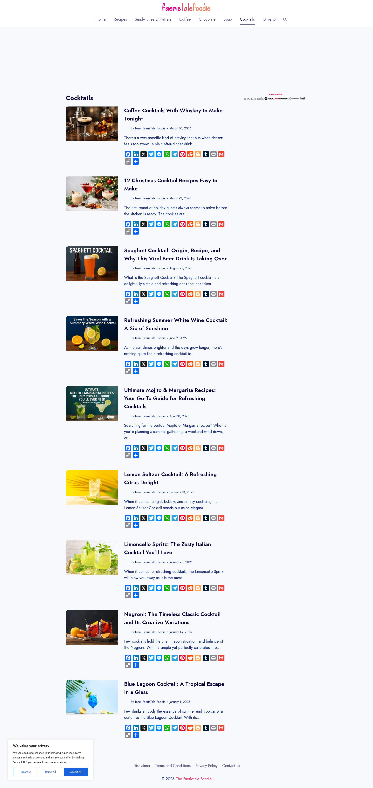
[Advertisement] (186, 56)
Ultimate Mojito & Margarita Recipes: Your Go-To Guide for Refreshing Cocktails (170, 398)
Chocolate (207, 19)
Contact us (231, 766)
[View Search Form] (284, 19)
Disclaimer (141, 766)
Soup (228, 19)
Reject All (50, 772)
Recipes (120, 19)
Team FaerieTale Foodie (150, 128)
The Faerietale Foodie (194, 779)
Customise (25, 772)
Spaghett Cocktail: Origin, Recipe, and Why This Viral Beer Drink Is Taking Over (175, 254)
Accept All (76, 772)
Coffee (185, 19)
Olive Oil (270, 19)
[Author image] (126, 128)
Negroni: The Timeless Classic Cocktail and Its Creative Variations (172, 618)
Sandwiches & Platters (153, 19)
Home (101, 19)
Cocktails (247, 19)
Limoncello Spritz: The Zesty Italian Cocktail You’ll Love (167, 548)
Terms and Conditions (173, 766)
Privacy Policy (206, 766)
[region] (50, 759)
